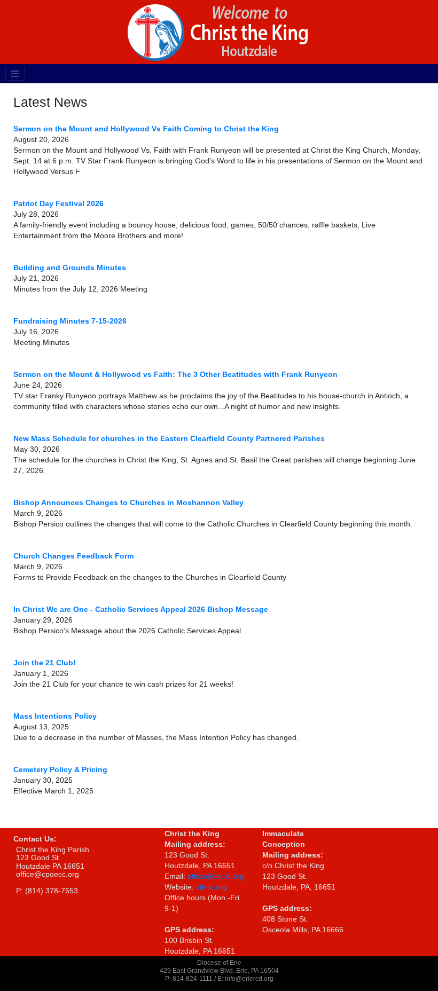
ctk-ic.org (211, 887)
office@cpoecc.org (47, 874)
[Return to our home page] (219, 31)
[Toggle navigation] (15, 74)
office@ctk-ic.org (215, 876)
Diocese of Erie (219, 962)
